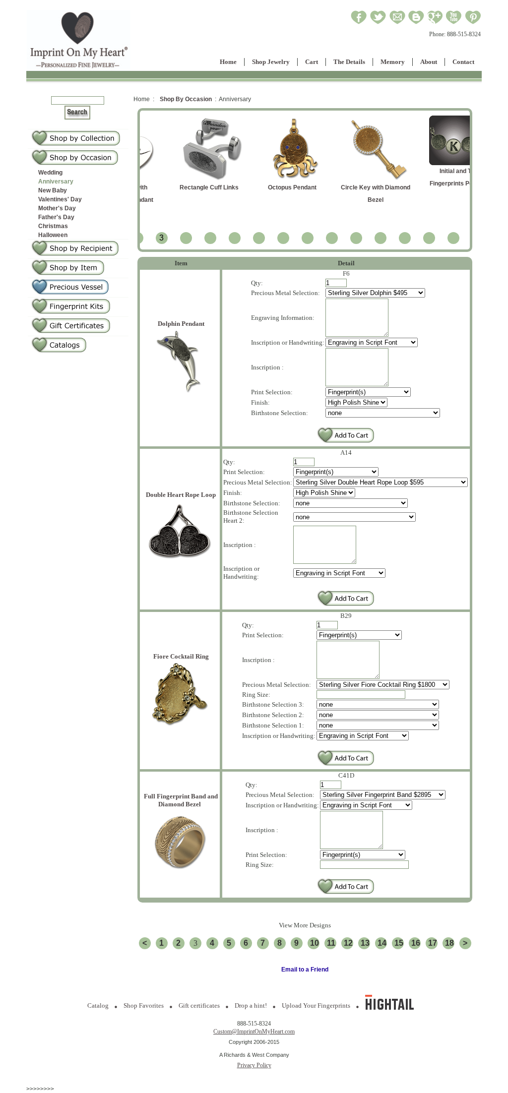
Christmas (53, 226)
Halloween (52, 235)
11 (331, 943)
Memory (393, 61)
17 (432, 943)
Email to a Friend (304, 969)
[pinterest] (473, 22)
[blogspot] (416, 22)
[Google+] (435, 22)
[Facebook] (359, 22)
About (428, 61)
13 (365, 943)
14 (382, 943)
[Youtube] (454, 22)
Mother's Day (57, 208)
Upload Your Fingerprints (316, 1005)
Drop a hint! (251, 1005)
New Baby (52, 190)
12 (348, 943)
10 (314, 943)
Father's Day (56, 217)
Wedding (50, 172)
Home (228, 61)
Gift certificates (199, 1005)
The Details (349, 61)
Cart (311, 61)
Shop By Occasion (186, 99)
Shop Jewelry (271, 61)
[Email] (397, 22)
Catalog (98, 1005)
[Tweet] (378, 22)
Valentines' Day (60, 199)
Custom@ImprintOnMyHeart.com (254, 1031)
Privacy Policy (254, 1065)
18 (449, 943)
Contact (463, 61)
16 (415, 943)
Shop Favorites (144, 1005)
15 (398, 943)
